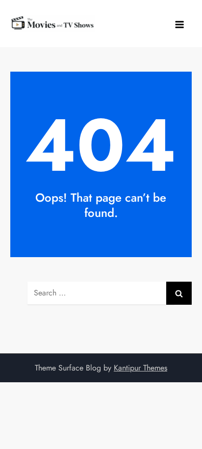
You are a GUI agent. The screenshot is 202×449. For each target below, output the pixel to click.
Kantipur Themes (140, 367)
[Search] (179, 293)
